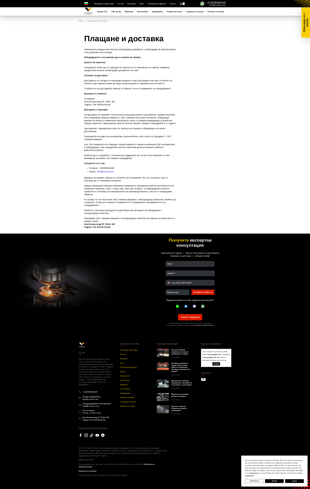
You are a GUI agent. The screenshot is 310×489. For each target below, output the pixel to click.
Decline (274, 481)
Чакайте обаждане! (190, 317)
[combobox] (169, 283)
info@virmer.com (218, 5)
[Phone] (177, 306)
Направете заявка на (203, 292)
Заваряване (157, 11)
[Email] (185, 306)
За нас (120, 3)
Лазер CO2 (102, 11)
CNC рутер (116, 11)
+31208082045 (216, 2)
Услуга (173, 3)
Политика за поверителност (203, 325)
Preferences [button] (249, 476)
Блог (142, 3)
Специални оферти (157, 3)
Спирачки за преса (195, 11)
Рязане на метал (174, 11)
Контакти (131, 3)
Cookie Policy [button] (254, 473)
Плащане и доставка (104, 3)
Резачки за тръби (216, 11)
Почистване (142, 11)
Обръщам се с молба (305, 22)
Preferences (254, 481)
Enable (216, 364)
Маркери (129, 11)
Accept (294, 481)
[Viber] (194, 306)
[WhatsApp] (202, 306)
